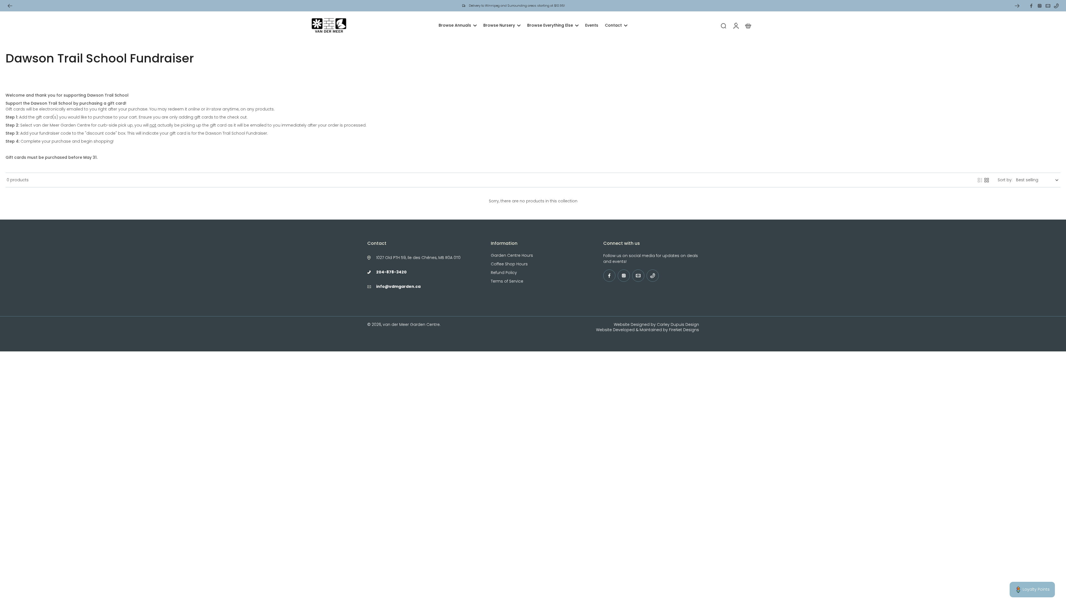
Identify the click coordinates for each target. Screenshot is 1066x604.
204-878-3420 (391, 272)
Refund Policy (504, 272)
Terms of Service (507, 281)
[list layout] (980, 180)
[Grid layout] (986, 180)
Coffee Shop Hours (509, 264)
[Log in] (736, 25)
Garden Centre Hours (512, 255)
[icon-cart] (748, 25)
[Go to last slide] (10, 5)
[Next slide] (1017, 5)
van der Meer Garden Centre (411, 324)
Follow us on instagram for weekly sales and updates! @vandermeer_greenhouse (523, 5)
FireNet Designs (684, 330)
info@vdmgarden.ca (398, 286)
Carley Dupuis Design (678, 324)
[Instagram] (1039, 5)
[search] (723, 25)
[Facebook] (1031, 5)
